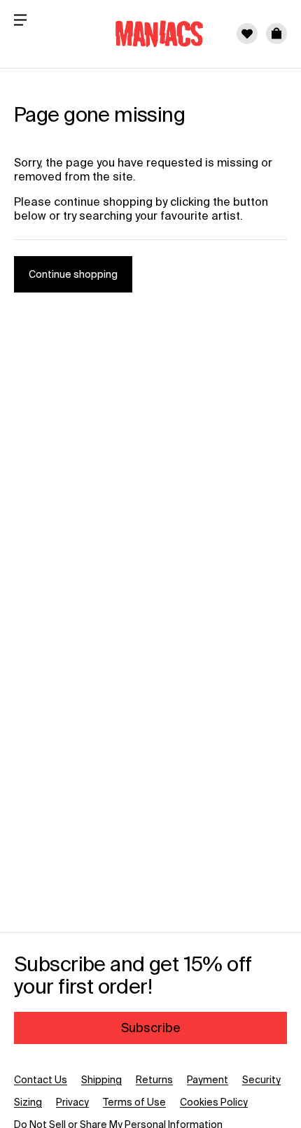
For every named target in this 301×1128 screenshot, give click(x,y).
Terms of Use (134, 1102)
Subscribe (151, 1027)
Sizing (28, 1102)
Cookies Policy (214, 1102)
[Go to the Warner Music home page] (150, 33)
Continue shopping (73, 274)
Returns (154, 1079)
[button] (276, 33)
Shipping (101, 1079)
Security (261, 1079)
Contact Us (40, 1079)
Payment (207, 1079)
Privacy (72, 1102)
